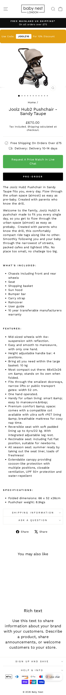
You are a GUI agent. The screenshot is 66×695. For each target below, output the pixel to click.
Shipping (33, 126)
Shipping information (33, 512)
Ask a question (33, 520)
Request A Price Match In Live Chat (32, 161)
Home (32, 102)
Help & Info (32, 670)
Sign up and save (32, 661)
